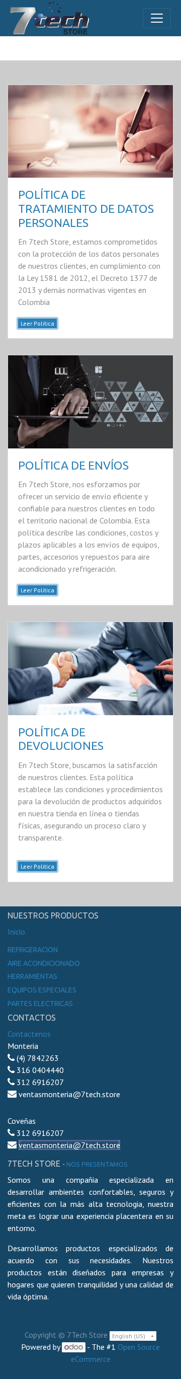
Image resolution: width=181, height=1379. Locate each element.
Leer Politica (37, 323)
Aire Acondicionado (44, 963)
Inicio (16, 932)
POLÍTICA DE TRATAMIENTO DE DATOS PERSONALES (86, 208)
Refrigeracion (33, 950)
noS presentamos (97, 1164)
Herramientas (32, 976)
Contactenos (29, 1034)
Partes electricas (40, 1004)
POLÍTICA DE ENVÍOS (73, 465)
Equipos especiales (42, 990)
